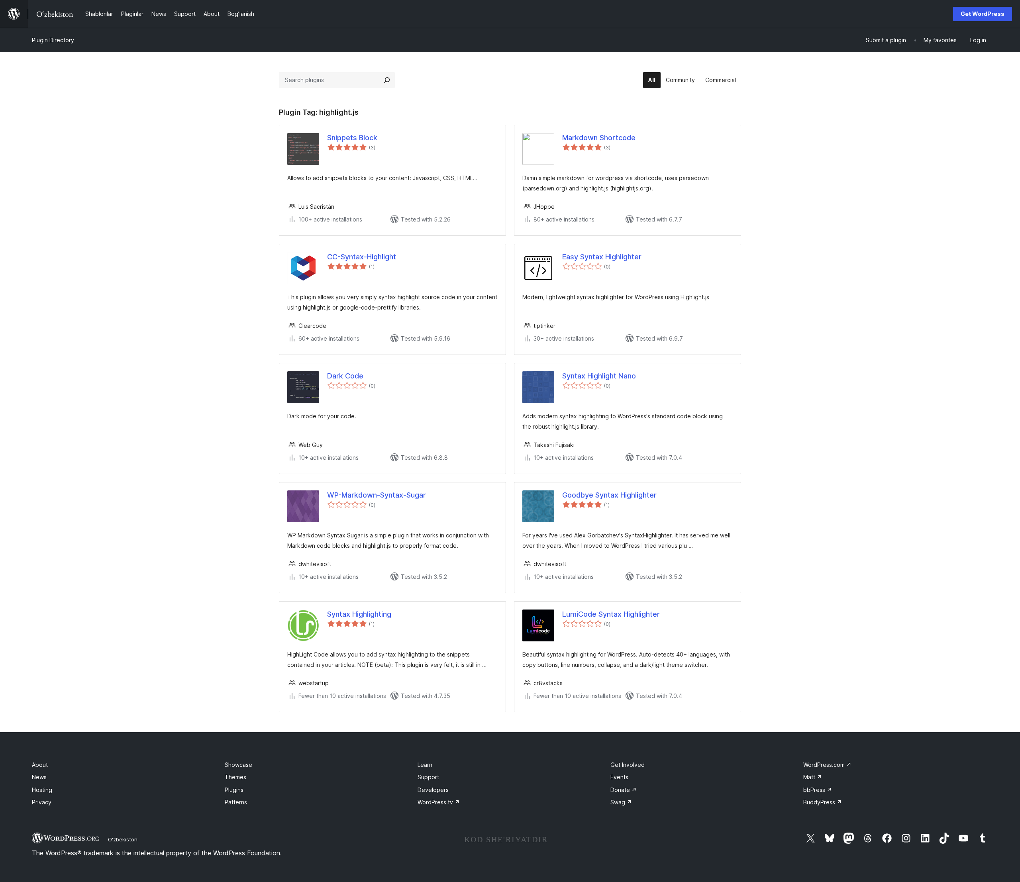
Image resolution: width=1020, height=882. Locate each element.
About (40, 764)
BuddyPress (822, 802)
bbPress (817, 789)
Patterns (236, 802)
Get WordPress (982, 13)
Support (428, 777)
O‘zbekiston (122, 839)
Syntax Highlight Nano (599, 376)
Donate (623, 789)
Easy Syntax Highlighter (601, 257)
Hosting (42, 789)
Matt (812, 777)
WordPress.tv (439, 802)
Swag (621, 802)
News (39, 777)
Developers (433, 789)
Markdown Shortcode (599, 137)
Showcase (238, 764)
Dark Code (345, 376)
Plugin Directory (53, 40)
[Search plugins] (387, 80)
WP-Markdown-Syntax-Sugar (376, 495)
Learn (425, 764)
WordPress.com (827, 764)
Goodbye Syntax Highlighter (609, 495)
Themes (235, 777)
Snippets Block (352, 137)
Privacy (41, 802)
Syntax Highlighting (359, 614)
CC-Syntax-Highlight (361, 257)
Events (619, 777)
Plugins (234, 789)
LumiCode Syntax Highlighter (611, 614)
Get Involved (627, 764)
